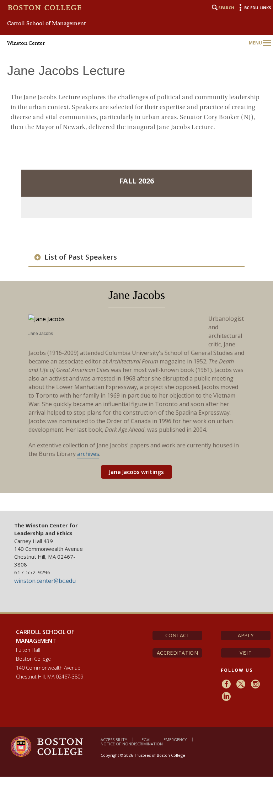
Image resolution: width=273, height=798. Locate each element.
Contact (177, 635)
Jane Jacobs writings (136, 472)
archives (88, 454)
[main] (136, 278)
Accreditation (177, 652)
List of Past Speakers (80, 257)
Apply (245, 635)
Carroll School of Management (46, 23)
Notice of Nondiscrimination (132, 743)
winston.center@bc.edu (45, 581)
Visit (246, 652)
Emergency (175, 739)
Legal (145, 739)
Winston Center (26, 43)
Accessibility (114, 739)
